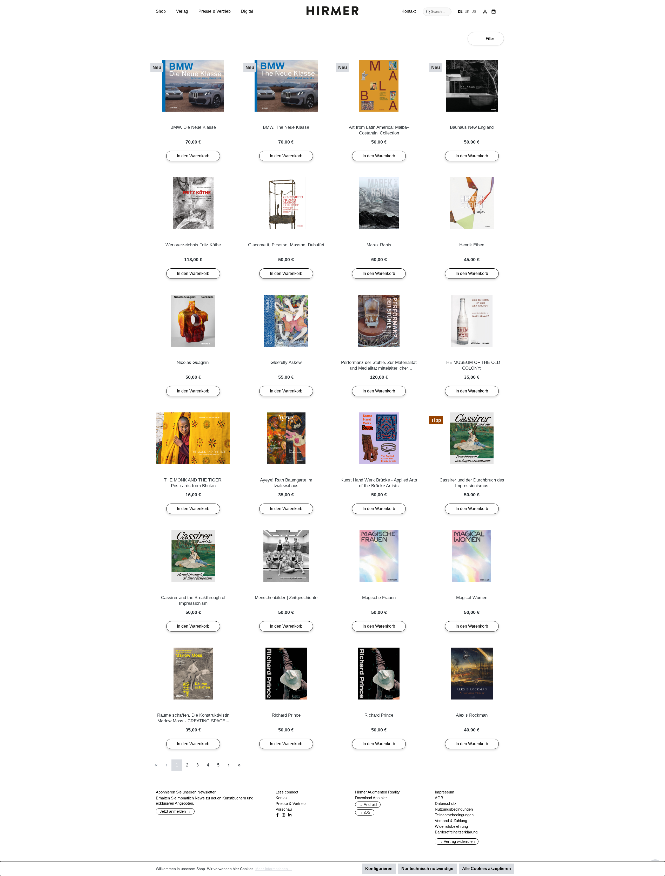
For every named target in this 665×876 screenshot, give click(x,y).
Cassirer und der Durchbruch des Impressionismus (472, 483)
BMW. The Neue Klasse (286, 127)
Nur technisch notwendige (427, 868)
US (473, 11)
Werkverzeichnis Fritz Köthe (193, 244)
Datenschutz (445, 803)
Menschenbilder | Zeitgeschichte (286, 597)
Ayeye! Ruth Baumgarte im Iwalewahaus (286, 483)
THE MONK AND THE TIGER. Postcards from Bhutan (193, 483)
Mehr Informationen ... (273, 869)
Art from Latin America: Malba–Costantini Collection (379, 130)
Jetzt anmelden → (175, 811)
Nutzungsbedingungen (454, 809)
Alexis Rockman (472, 715)
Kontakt (282, 798)
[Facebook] (277, 815)
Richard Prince (286, 715)
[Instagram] (283, 815)
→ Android (368, 804)
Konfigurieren (379, 868)
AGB (439, 798)
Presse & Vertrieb (290, 803)
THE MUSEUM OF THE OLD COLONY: (472, 365)
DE (460, 11)
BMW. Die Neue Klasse (193, 127)
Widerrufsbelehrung (451, 826)
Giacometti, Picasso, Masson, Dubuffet (286, 244)
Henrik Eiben (471, 244)
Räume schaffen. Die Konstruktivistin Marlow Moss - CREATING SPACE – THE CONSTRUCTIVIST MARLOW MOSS (193, 718)
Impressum (444, 792)
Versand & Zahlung (451, 820)
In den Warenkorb (193, 156)
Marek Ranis (379, 244)
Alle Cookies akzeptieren (486, 868)
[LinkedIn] (290, 815)
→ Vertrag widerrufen (457, 841)
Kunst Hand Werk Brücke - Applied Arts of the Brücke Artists (379, 483)
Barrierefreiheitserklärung (456, 832)
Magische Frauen (379, 597)
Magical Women (471, 597)
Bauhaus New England (472, 127)
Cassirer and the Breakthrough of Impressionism (193, 600)
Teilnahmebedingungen (454, 815)
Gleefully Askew (286, 362)
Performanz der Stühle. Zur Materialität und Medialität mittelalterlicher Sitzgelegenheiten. (379, 365)
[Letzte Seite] (239, 765)
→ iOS (364, 812)
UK (467, 11)
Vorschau (284, 809)
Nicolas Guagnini (193, 362)
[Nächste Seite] (228, 765)
